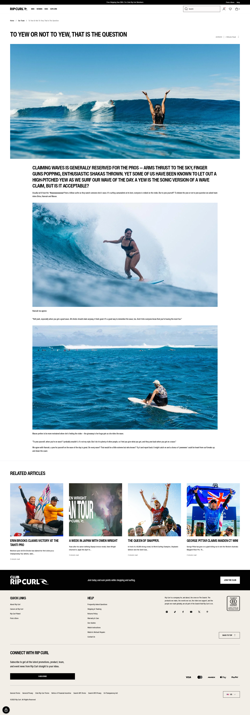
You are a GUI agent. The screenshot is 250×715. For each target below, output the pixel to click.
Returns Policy (93, 614)
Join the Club (230, 580)
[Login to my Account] (224, 9)
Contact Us (91, 637)
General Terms (15, 693)
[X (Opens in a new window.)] (199, 612)
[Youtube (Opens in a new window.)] (191, 612)
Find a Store (230, 2)
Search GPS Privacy (94, 693)
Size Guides (92, 623)
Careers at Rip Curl (16, 609)
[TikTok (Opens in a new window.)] (175, 612)
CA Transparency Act (111, 693)
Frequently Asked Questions (97, 604)
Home (12, 21)
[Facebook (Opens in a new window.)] (183, 612)
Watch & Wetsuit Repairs (96, 632)
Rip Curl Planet (15, 614)
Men (32, 9)
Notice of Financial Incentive (61, 693)
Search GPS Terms (79, 693)
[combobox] (231, 694)
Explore (53, 9)
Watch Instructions (94, 627)
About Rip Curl (15, 604)
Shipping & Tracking (94, 609)
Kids (46, 9)
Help (238, 2)
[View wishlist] (230, 9)
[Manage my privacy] (6, 710)
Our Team (21, 21)
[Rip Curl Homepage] (19, 9)
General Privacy (27, 693)
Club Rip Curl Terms (42, 693)
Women (39, 9)
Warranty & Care (93, 618)
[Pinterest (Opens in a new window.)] (207, 612)
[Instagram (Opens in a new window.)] (167, 612)
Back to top (227, 635)
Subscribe (42, 676)
